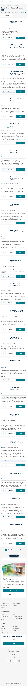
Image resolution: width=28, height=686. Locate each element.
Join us (2, 614)
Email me (10, 38)
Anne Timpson (14, 284)
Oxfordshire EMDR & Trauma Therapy (16, 45)
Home (2, 5)
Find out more (13, 594)
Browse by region (8, 5)
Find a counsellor (5, 603)
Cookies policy (16, 628)
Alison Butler (14, 204)
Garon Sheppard (15, 473)
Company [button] (3, 623)
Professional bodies (17, 616)
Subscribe (13, 591)
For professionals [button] (5, 611)
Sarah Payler (14, 441)
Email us (10, 64)
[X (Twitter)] (13, 661)
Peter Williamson (15, 388)
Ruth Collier (14, 414)
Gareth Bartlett (15, 99)
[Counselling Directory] (7, 1)
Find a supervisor (5, 616)
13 (20, 549)
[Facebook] (8, 661)
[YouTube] (16, 661)
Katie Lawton (14, 177)
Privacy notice (4, 632)
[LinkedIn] (19, 661)
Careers (15, 626)
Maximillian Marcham (16, 71)
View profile (20, 37)
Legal (2, 630)
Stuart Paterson (15, 260)
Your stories (4, 605)
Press (14, 630)
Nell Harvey (14, 123)
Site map (3, 607)
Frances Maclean (15, 360)
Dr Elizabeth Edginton (17, 151)
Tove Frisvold (14, 498)
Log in (14, 614)
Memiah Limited (18, 683)
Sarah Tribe (13, 230)
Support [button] (3, 601)
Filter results (14, 556)
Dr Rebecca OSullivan (17, 310)
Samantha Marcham (16, 21)
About (2, 626)
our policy (23, 12)
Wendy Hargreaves (16, 524)
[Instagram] (11, 661)
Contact (3, 628)
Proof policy (4, 619)
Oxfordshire (16, 5)
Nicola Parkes (14, 337)
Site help (15, 605)
